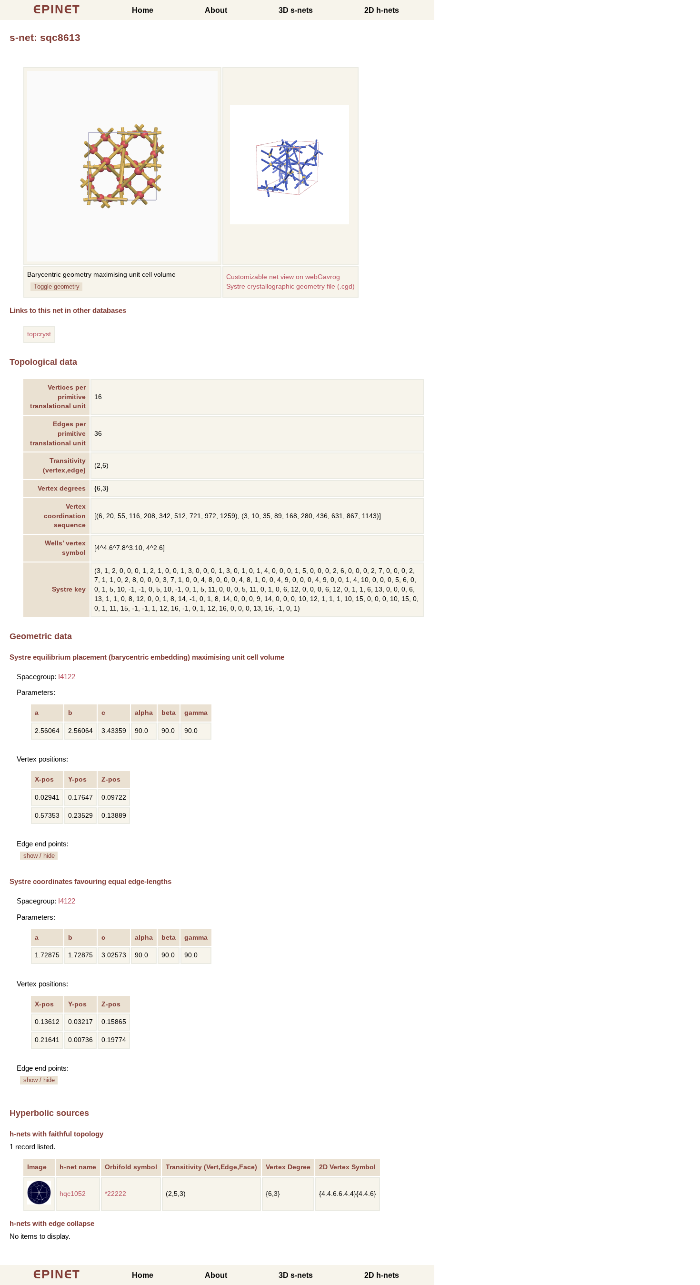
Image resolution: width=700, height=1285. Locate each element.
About (216, 10)
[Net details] (39, 1202)
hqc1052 (73, 1193)
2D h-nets (381, 10)
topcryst (39, 334)
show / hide (39, 855)
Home (142, 10)
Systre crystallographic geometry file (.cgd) (290, 286)
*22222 (115, 1193)
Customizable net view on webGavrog (283, 277)
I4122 (66, 677)
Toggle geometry (57, 286)
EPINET (56, 9)
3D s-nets (296, 10)
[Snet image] (289, 222)
